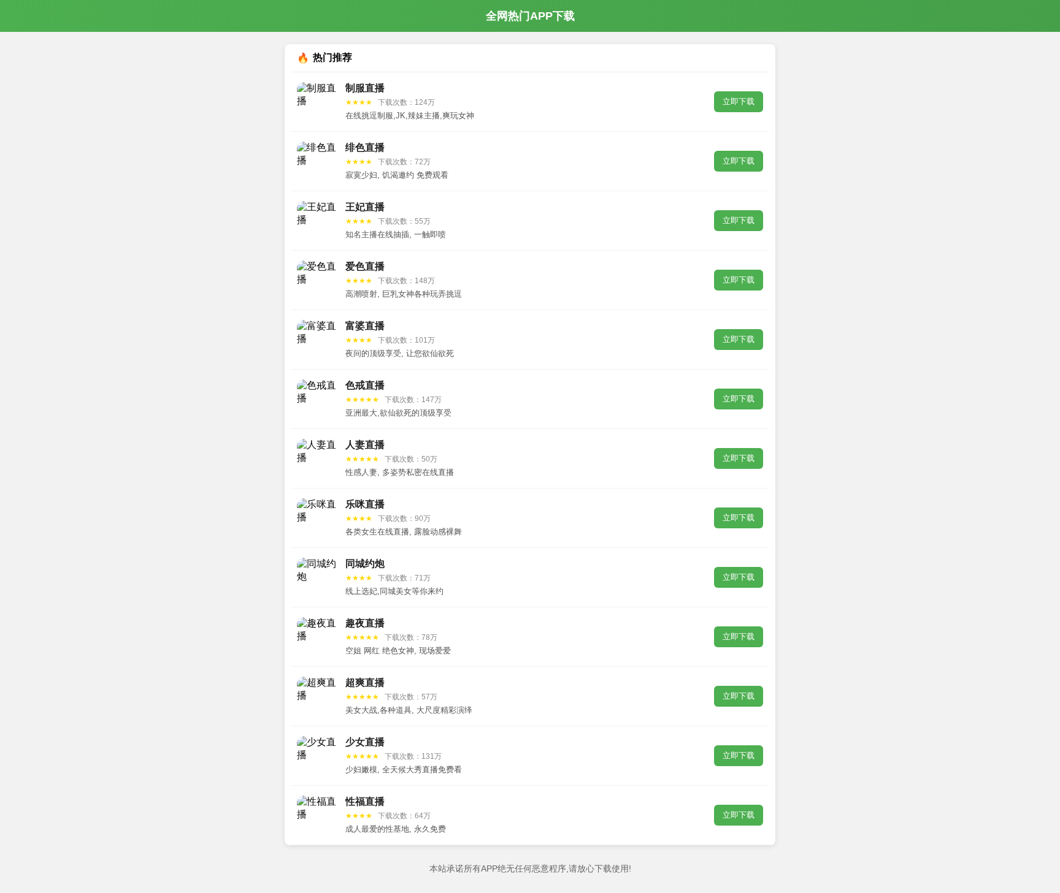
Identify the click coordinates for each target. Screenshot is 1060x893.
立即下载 (739, 101)
